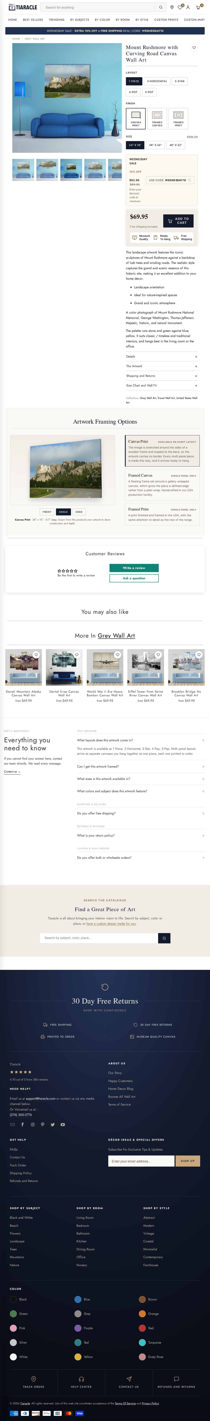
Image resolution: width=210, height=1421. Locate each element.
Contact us (12, 771)
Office (80, 1257)
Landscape (17, 1241)
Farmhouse (150, 1265)
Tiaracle (25, 1403)
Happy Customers (120, 1080)
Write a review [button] (134, 568)
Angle (63, 511)
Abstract (149, 1217)
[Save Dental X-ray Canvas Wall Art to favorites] (77, 655)
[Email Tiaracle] (12, 1124)
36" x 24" (155, 145)
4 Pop (133, 92)
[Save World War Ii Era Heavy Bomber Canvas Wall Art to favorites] (117, 655)
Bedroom (82, 1225)
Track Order (18, 1165)
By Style (142, 20)
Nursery (81, 1265)
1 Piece (134, 81)
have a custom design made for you (111, 923)
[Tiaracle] (23, 7)
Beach (14, 1225)
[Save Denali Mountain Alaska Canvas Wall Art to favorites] (36, 655)
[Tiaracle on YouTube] (63, 1124)
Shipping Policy (21, 1173)
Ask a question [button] (134, 578)
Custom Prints (166, 20)
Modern (148, 1225)
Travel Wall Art (166, 398)
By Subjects (79, 20)
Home (12, 20)
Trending (57, 20)
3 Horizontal (157, 81)
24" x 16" (135, 145)
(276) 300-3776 (21, 1114)
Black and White (21, 1217)
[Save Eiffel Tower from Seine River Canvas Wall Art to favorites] (158, 655)
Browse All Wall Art (121, 1096)
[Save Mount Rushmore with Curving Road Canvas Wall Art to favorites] (194, 47)
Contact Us (17, 1157)
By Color (102, 20)
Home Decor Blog (120, 1088)
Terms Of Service (125, 1403)
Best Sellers (33, 20)
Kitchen (81, 1241)
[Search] (160, 7)
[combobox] (98, 7)
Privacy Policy (150, 1403)
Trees (13, 1249)
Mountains (17, 1257)
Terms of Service (119, 1104)
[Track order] (172, 7)
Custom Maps (195, 20)
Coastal (148, 1241)
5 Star (180, 81)
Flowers (15, 1233)
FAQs (13, 1149)
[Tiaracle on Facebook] (22, 1124)
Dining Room (85, 1249)
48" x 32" (176, 145)
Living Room (85, 1217)
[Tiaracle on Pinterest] (43, 1124)
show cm (192, 136)
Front (47, 511)
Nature (14, 1265)
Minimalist (150, 1249)
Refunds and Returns (24, 1180)
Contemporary (153, 1257)
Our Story (115, 1072)
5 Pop (149, 92)
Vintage (148, 1233)
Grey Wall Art (35, 38)
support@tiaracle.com (40, 1098)
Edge (79, 511)
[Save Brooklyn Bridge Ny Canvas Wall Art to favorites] (199, 655)
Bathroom (83, 1233)
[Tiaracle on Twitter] (53, 1124)
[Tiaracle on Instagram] (32, 1124)
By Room (123, 20)
